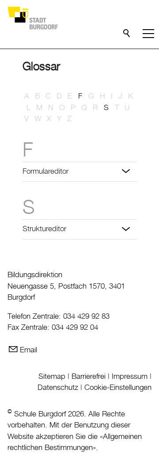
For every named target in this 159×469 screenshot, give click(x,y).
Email (28, 350)
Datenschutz (58, 388)
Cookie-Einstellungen (117, 388)
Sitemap (51, 377)
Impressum (130, 377)
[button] (148, 34)
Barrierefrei (89, 377)
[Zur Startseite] (32, 17)
